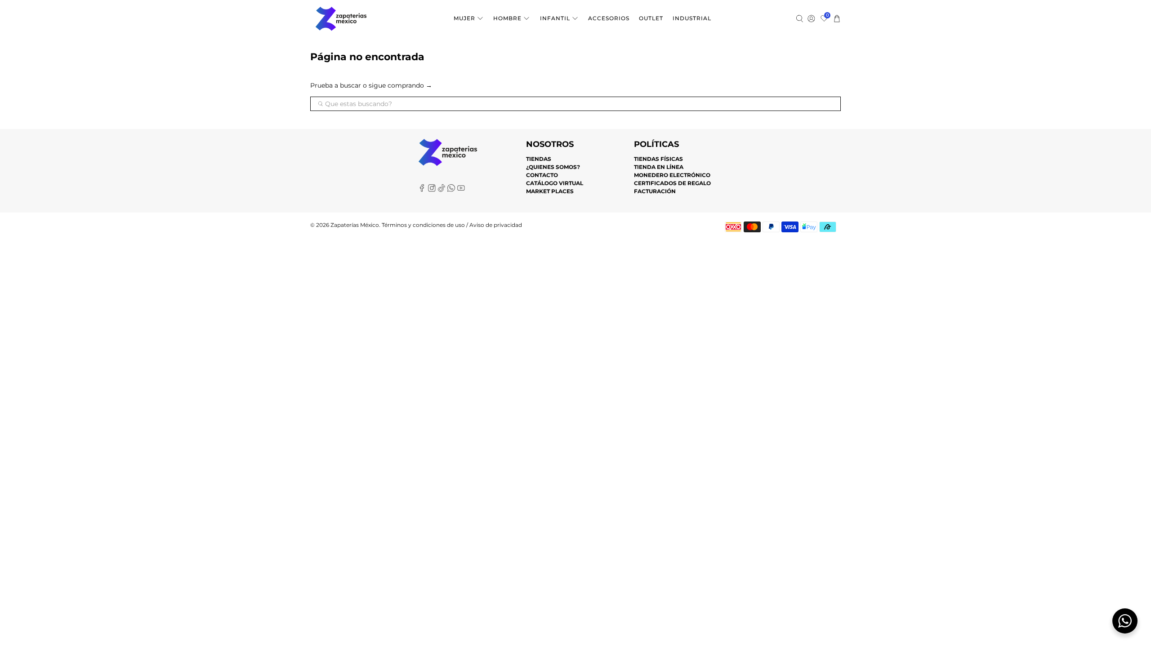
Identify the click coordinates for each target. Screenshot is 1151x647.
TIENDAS (538, 158)
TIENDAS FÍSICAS (658, 158)
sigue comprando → (400, 85)
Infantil (555, 18)
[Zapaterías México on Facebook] (422, 189)
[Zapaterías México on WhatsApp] (451, 189)
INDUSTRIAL (692, 18)
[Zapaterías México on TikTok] (442, 189)
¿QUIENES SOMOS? (553, 167)
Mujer (464, 18)
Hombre (507, 18)
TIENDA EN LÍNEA (658, 167)
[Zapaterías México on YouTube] (461, 189)
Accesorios (608, 18)
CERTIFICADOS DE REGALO (672, 183)
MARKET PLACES (550, 191)
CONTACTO (542, 175)
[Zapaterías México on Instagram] (432, 189)
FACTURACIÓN (655, 191)
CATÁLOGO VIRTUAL (554, 183)
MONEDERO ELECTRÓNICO (672, 175)
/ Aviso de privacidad (493, 225)
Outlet (651, 18)
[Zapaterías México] (341, 18)
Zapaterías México (354, 225)
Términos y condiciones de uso (423, 225)
